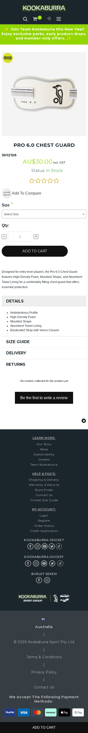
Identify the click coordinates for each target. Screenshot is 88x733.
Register (44, 520)
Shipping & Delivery (44, 479)
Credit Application (44, 531)
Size (6, 205)
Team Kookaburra (44, 464)
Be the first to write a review (44, 398)
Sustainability (44, 454)
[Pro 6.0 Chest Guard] (44, 54)
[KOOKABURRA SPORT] (44, 8)
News (44, 449)
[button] (44, 395)
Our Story (44, 444)
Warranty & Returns (44, 485)
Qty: (5, 225)
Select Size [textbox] (11, 214)
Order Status (44, 525)
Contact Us (44, 495)
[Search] (25, 19)
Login (49, 19)
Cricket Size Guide (44, 500)
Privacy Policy (44, 672)
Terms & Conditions (44, 657)
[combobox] (44, 214)
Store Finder (44, 490)
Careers (44, 459)
